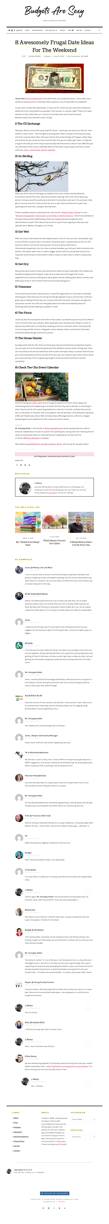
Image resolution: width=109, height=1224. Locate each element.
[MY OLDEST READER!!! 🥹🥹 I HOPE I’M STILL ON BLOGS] (18, 1183)
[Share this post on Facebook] (17, 465)
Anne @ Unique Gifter (35, 1022)
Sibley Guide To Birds (71, 212)
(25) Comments (73, 56)
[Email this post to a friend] (29, 465)
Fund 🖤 (71, 30)
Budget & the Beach (34, 930)
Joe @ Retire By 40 (33, 695)
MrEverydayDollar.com (54, 428)
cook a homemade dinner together (39, 150)
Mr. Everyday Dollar (35, 98)
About (20, 30)
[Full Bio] (63, 1144)
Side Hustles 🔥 (51, 30)
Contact (88, 30)
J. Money (29, 890)
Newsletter (18, 1132)
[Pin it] (25, 465)
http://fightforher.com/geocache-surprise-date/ (67, 1066)
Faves (27, 30)
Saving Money (35, 56)
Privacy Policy (19, 1141)
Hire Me (79, 30)
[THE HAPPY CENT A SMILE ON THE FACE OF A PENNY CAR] (42, 1183)
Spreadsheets (37, 30)
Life (23, 56)
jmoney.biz (52, 493)
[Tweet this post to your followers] (21, 465)
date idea (37, 403)
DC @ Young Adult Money (36, 594)
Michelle (29, 643)
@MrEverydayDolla (31, 438)
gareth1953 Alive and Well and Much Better (44, 444)
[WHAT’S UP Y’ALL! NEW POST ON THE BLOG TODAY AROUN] (66, 1183)
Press (16, 1123)
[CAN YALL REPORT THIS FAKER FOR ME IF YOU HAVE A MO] (91, 1183)
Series (62, 30)
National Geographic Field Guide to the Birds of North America (44, 216)
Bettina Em (30, 910)
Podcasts (17, 1127)
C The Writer (30, 870)
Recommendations (21, 1137)
